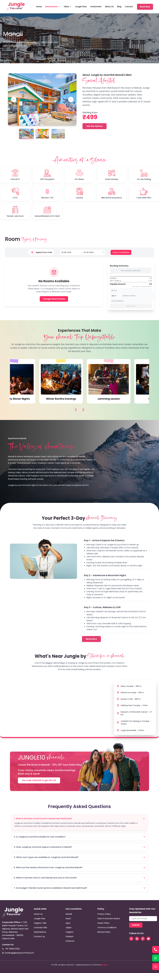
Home (39, 6)
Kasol (68, 918)
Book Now (145, 6)
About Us (109, 6)
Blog (119, 6)
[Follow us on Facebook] (143, 939)
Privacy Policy (104, 914)
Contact (129, 6)
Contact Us (39, 936)
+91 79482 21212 (12, 948)
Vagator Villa (40, 923)
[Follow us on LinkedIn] (137, 939)
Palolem (70, 936)
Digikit (105, 965)
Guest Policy (103, 923)
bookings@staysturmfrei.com (19, 952)
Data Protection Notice (108, 918)
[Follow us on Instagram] (131, 939)
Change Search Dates (54, 298)
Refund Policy (103, 932)
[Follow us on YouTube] (148, 939)
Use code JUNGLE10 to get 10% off (39, 780)
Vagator (70, 932)
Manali (69, 914)
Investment (95, 6)
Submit (135, 925)
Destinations (51, 6)
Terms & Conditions (107, 927)
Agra (68, 923)
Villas (66, 6)
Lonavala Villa (40, 927)
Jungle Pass (81, 6)
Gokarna (70, 941)
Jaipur (69, 927)
